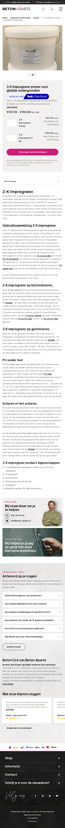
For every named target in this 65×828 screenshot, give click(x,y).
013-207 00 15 (17, 515)
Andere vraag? (14, 647)
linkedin (50, 796)
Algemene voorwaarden (32, 815)
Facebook (35, 796)
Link (32, 542)
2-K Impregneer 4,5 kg (25, 122)
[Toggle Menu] (61, 9)
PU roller (48, 374)
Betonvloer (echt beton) (20, 18)
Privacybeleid (33, 818)
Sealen (36, 18)
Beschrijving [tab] (10, 181)
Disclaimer (32, 821)
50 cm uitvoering (10, 259)
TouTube (57, 796)
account (43, 9)
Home (5, 18)
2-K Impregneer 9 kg (25, 138)
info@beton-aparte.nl (21, 521)
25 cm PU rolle (25, 318)
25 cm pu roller (44, 256)
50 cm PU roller (51, 318)
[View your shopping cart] (51, 9)
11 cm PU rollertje (33, 315)
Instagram (43, 796)
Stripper (9, 303)
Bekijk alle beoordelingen (19, 728)
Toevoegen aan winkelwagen (32, 152)
